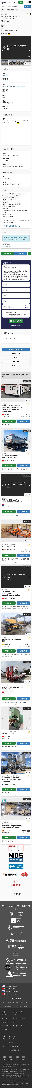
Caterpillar (5, 81)
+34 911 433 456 (10, 994)
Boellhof (26, 1006)
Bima (22, 1002)
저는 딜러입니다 (11, 312)
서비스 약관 (9, 1084)
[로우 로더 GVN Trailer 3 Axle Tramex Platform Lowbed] (16, 672)
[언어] (27, 2)
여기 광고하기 (16, 894)
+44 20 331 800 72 (11, 986)
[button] (30, 2)
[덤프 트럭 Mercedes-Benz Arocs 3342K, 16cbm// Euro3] (16, 441)
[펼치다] (16, 427)
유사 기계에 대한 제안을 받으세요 (16, 315)
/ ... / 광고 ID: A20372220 (10, 10)
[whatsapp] (29, 253)
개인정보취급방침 (16, 325)
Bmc (4, 1002)
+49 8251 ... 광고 (11, 338)
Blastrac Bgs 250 (13, 1002)
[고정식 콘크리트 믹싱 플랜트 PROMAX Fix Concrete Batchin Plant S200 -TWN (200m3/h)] (16, 763)
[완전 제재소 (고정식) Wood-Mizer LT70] (16, 531)
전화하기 (21, 253)
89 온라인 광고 (7, 246)
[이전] (3, 50)
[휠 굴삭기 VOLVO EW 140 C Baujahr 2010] (16, 624)
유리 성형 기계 (8, 1006)
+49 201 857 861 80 (11, 991)
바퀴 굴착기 (6, 75)
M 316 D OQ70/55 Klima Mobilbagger (14, 86)
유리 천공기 (17, 1006)
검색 (28, 6)
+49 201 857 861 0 (11, 989)
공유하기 (17, 361)
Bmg (27, 1002)
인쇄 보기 (17, 353)
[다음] (29, 50)
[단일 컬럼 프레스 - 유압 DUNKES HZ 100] (16, 718)
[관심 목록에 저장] (27, 14)
